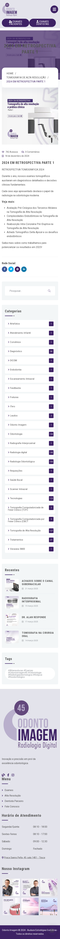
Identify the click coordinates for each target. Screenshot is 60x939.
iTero (12, 406)
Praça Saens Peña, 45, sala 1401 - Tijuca (24, 857)
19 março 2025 (31, 606)
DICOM (13, 360)
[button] (52, 930)
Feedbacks (15, 388)
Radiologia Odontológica (22, 461)
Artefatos (15, 323)
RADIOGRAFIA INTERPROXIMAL (31, 600)
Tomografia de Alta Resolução (26, 77)
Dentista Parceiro (14, 801)
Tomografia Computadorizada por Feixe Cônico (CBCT (26, 520)
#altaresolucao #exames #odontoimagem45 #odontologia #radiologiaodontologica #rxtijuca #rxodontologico (25, 673)
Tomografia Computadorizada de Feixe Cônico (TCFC (26, 508)
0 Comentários (32, 152)
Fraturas (14, 397)
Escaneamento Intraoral (22, 378)
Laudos (14, 415)
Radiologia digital (18, 452)
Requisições (16, 470)
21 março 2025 (31, 589)
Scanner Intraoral (18, 489)
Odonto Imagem (18, 424)
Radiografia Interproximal (22, 443)
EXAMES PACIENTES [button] (15, 23)
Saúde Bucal (16, 480)
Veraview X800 (17, 549)
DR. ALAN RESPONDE (34, 617)
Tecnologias (16, 498)
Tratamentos (16, 539)
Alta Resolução (13, 795)
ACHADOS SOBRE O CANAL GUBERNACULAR (37, 582)
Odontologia (16, 434)
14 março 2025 (31, 640)
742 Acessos (12, 152)
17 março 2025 (31, 622)
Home (9, 73)
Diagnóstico (16, 351)
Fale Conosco (12, 806)
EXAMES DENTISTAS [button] (42, 23)
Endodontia (15, 369)
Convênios (15, 342)
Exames (9, 790)
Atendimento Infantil (20, 332)
